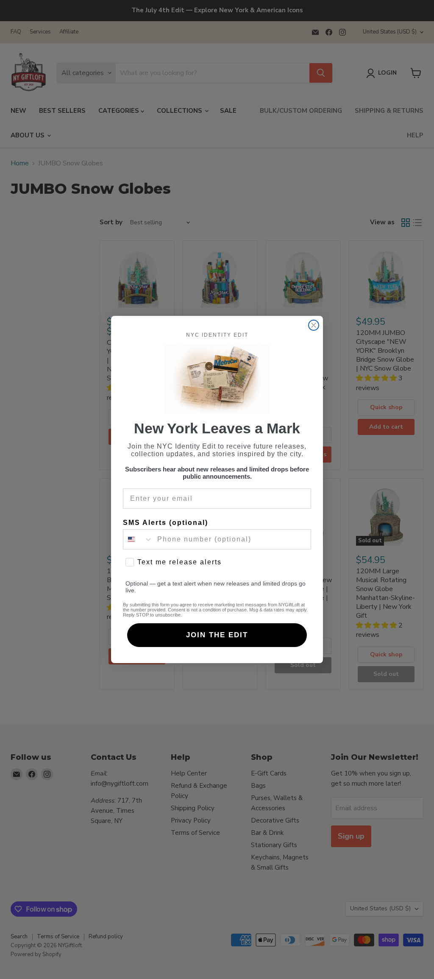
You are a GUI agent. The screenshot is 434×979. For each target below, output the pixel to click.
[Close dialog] (314, 325)
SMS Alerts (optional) (165, 522)
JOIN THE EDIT (217, 635)
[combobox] (138, 539)
